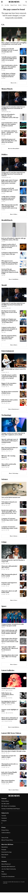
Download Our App (6, 852)
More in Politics (13, 214)
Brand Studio (4, 854)
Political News (5, 801)
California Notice (5, 832)
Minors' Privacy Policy (7, 840)
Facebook (4, 818)
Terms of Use (4, 837)
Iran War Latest (5, 803)
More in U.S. (13, 82)
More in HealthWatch (13, 279)
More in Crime (13, 600)
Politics (25, 5)
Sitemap (3, 857)
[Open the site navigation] (5, 1)
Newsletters (4, 847)
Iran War (7, 5)
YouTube (3, 815)
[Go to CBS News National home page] (14, 2)
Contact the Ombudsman (8, 876)
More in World (13, 345)
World (19, 5)
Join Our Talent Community (8, 869)
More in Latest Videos (13, 789)
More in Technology (13, 473)
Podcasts (3, 849)
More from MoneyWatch (13, 148)
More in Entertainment (13, 409)
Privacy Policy (5, 830)
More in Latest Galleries (13, 727)
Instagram (4, 820)
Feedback (4, 874)
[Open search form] (26, 1)
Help (2, 871)
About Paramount (6, 864)
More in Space (13, 664)
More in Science (13, 536)
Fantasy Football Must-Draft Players (10, 808)
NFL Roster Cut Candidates (8, 806)
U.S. (2, 5)
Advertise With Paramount (8, 866)
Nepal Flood (13, 5)
